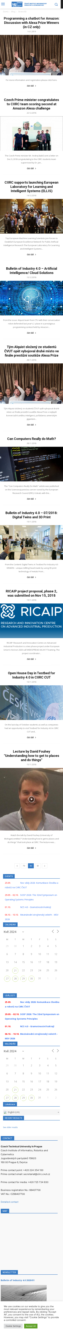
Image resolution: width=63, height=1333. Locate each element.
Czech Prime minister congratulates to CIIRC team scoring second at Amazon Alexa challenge (31, 104)
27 (7, 978)
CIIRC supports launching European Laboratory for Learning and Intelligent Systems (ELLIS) (31, 187)
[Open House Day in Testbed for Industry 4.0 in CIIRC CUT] (31, 702)
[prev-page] (17, 865)
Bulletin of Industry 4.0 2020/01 (18, 1280)
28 (15, 978)
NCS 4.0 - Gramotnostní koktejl (35, 907)
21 (15, 970)
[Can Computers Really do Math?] (31, 464)
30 (31, 978)
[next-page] (44, 865)
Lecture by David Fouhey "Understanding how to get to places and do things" (31, 756)
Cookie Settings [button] (13, 1326)
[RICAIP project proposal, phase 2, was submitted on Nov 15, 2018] (31, 620)
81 (38, 866)
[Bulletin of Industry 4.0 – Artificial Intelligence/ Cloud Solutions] (31, 298)
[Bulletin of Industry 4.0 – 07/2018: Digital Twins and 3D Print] (31, 542)
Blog (13, 11)
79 (24, 866)
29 (23, 978)
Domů (5, 11)
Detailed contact (9, 1201)
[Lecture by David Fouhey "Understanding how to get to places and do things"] (31, 799)
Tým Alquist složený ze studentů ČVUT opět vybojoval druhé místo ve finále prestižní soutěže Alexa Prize (31, 351)
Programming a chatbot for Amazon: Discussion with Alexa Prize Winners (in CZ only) (31, 23)
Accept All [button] (31, 1326)
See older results (10, 1127)
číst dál (30, 86)
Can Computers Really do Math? (31, 439)
